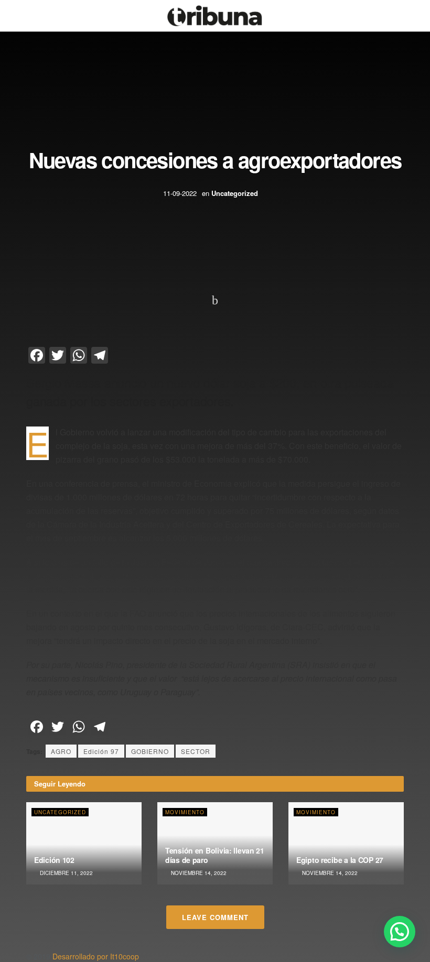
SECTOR (195, 751)
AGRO (61, 751)
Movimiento (185, 812)
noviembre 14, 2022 (198, 873)
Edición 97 (101, 751)
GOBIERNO (150, 751)
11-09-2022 (180, 193)
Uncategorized (234, 193)
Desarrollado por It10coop (95, 956)
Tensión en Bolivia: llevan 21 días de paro (214, 855)
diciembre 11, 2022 (65, 873)
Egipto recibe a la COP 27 (339, 860)
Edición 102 (54, 860)
